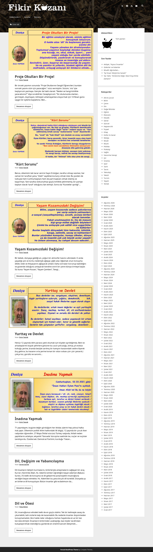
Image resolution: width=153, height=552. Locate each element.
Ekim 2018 (108, 449)
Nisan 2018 (108, 467)
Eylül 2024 (108, 266)
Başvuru (37, 17)
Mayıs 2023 (108, 300)
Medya (106, 138)
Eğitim (106, 112)
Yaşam (106, 181)
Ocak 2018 (108, 475)
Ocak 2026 (108, 223)
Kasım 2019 (108, 412)
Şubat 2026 (108, 220)
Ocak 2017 (108, 510)
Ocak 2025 (108, 254)
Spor (105, 164)
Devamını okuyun (24, 107)
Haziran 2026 (109, 208)
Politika (106, 146)
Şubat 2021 (108, 369)
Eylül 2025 (108, 234)
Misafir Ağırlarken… (111, 70)
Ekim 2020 (108, 381)
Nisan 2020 (108, 398)
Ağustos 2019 (109, 421)
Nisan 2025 (108, 246)
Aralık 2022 (108, 312)
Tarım (106, 169)
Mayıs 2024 (108, 277)
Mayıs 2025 (108, 243)
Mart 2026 (108, 217)
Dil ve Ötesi (24, 503)
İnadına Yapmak (50, 391)
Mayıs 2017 (108, 498)
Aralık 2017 (108, 478)
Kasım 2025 (108, 229)
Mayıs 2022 (108, 332)
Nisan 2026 (108, 214)
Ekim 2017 (108, 484)
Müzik (106, 144)
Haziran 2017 (109, 495)
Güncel (106, 123)
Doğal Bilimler (109, 109)
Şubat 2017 (108, 507)
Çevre (106, 103)
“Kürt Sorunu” (50, 137)
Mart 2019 (108, 435)
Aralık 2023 (108, 292)
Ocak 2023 (108, 309)
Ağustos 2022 (109, 323)
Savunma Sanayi (110, 155)
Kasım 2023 (108, 295)
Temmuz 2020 (109, 389)
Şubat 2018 (108, 472)
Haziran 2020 (109, 392)
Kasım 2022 (108, 315)
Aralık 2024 (108, 257)
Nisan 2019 (108, 432)
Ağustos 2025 (109, 237)
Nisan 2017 (108, 501)
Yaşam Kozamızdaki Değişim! (50, 222)
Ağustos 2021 (109, 355)
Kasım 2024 (108, 260)
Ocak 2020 (108, 406)
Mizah (106, 141)
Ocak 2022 (108, 343)
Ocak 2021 (108, 372)
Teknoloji (107, 172)
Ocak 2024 (108, 289)
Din (105, 106)
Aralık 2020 (108, 375)
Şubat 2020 (108, 404)
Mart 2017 (108, 504)
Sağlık (106, 152)
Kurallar (27, 17)
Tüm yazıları (120, 39)
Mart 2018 (108, 470)
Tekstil (106, 175)
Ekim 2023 (108, 297)
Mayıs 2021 (108, 361)
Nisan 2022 (108, 335)
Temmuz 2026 (109, 206)
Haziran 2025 (109, 240)
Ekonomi (107, 115)
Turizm (106, 178)
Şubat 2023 (108, 306)
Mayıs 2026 (108, 211)
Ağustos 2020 (109, 386)
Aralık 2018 (108, 444)
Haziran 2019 (109, 427)
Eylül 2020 (108, 383)
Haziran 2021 (109, 358)
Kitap (106, 132)
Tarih (106, 166)
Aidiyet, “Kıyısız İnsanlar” (114, 64)
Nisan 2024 (108, 280)
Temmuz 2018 (109, 458)
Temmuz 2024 (109, 272)
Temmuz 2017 (109, 493)
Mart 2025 (108, 249)
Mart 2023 (108, 303)
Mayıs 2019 (108, 429)
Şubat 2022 (108, 340)
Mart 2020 (108, 401)
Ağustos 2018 (109, 455)
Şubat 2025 (108, 251)
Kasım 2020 (108, 378)
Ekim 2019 (108, 415)
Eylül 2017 (108, 487)
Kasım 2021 (108, 349)
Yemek (106, 184)
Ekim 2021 (108, 352)
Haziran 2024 (109, 274)
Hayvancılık (108, 126)
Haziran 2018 (109, 461)
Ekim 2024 (108, 263)
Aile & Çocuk (109, 98)
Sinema (107, 161)
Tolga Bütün (23, 507)
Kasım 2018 (108, 447)
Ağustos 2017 (109, 490)
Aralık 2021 (108, 346)
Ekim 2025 (108, 231)
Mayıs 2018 (108, 464)
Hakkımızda (14, 17)
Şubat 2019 (108, 438)
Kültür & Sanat (109, 135)
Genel (106, 121)
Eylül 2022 (108, 320)
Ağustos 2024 (109, 269)
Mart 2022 (108, 338)
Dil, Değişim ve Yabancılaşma (39, 461)
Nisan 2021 (108, 363)
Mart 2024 (108, 283)
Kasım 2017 (108, 481)
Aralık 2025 (108, 226)
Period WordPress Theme (69, 550)
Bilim (106, 100)
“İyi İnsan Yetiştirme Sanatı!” (115, 73)
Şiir (105, 158)
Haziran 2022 (109, 329)
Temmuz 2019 (109, 424)
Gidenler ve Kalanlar (112, 67)
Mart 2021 (108, 366)
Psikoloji (107, 149)
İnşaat (106, 129)
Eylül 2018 (108, 452)
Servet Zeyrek (24, 465)
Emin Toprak (23, 80)
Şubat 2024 (108, 286)
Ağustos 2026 (109, 203)
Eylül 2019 (108, 418)
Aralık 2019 (108, 409)
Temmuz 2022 (109, 326)
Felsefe (106, 118)
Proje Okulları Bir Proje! (50, 49)
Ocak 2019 (108, 441)
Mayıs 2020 (108, 395)
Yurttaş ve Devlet (50, 307)
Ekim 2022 (108, 317)
